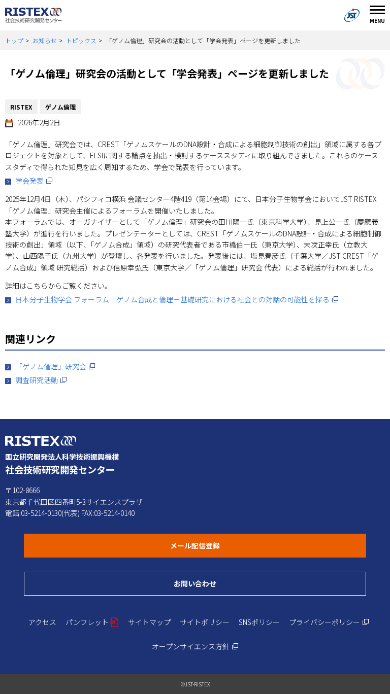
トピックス (81, 40)
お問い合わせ (234, 583)
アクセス (42, 622)
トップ (14, 40)
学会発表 (34, 181)
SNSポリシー (259, 622)
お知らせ (44, 40)
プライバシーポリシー (329, 622)
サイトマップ (149, 622)
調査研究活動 (41, 380)
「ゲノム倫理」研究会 (55, 366)
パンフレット (92, 622)
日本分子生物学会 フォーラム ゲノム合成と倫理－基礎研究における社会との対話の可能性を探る (177, 299)
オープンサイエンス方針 (195, 646)
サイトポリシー (205, 622)
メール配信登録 (234, 545)
